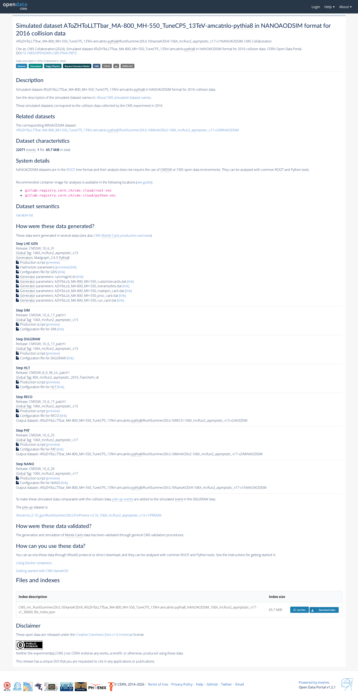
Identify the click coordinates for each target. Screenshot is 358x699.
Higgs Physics (53, 66)
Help (199, 684)
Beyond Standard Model (77, 66)
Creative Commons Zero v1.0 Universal (104, 634)
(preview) (53, 262)
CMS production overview (122, 235)
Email (239, 684)
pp (116, 66)
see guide (144, 182)
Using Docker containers (34, 563)
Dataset (21, 66)
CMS (96, 66)
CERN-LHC (127, 66)
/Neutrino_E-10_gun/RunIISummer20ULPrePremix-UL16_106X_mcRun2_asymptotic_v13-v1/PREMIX (89, 515)
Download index (327, 610)
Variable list (24, 215)
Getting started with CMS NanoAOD (42, 571)
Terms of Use (158, 684)
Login (316, 7)
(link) (73, 267)
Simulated (35, 66)
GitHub (212, 684)
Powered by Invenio (314, 682)
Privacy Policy (181, 684)
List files (301, 610)
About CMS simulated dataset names (124, 97)
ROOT (71, 169)
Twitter (226, 684)
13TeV (107, 66)
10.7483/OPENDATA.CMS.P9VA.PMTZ (49, 53)
